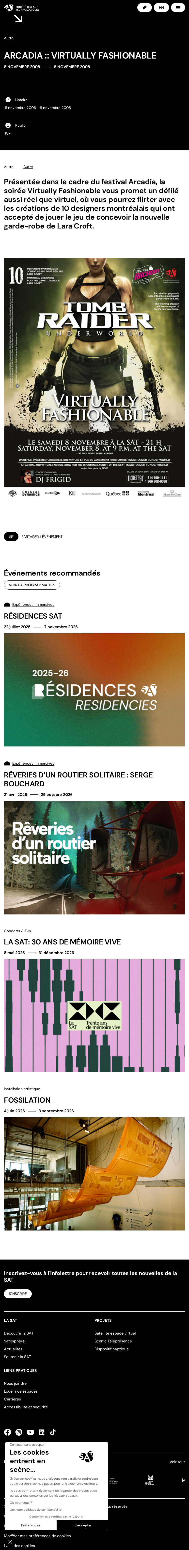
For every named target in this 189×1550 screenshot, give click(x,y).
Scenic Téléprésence (113, 1341)
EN (161, 7)
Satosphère (14, 1341)
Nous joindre (15, 1383)
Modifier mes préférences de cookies (37, 1535)
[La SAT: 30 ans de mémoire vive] (94, 1000)
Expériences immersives (33, 604)
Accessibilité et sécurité (26, 1407)
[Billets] (144, 7)
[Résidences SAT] (94, 673)
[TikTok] (52, 1432)
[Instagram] (19, 1432)
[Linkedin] (41, 1432)
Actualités (13, 1349)
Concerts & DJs (17, 930)
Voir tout (177, 1461)
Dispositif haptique (111, 1349)
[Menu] (178, 7)
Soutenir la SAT (17, 1356)
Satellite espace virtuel (115, 1333)
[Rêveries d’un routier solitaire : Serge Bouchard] (94, 837)
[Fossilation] (94, 1158)
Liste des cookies (19, 1545)
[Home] (21, 7)
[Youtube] (30, 1432)
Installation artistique (22, 1088)
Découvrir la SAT (18, 1333)
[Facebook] (8, 1432)
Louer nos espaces (21, 1391)
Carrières (12, 1399)
